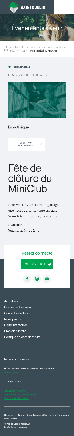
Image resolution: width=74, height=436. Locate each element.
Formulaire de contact (16, 398)
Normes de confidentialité (30, 415)
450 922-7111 (16, 381)
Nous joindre (13, 319)
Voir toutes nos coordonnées (20, 394)
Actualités (11, 301)
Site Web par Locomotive (16, 427)
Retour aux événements (25, 144)
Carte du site (10, 415)
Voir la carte (11, 372)
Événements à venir (57, 47)
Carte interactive (15, 325)
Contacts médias (16, 313)
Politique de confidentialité (22, 337)
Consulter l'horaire (14, 390)
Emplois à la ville (15, 331)
